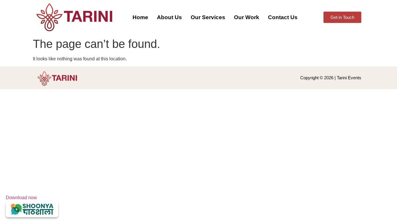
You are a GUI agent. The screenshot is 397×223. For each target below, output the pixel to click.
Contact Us (283, 17)
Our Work (246, 17)
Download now (21, 197)
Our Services (208, 17)
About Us (169, 17)
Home (140, 17)
